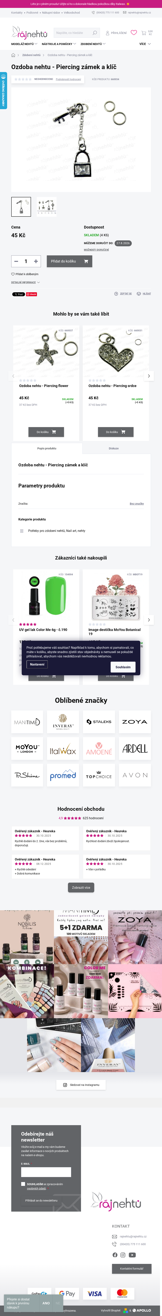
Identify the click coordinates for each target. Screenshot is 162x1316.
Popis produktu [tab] (46, 448)
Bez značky (137, 503)
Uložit (33, 294)
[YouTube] (132, 1254)
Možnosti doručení (96, 249)
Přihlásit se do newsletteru (41, 1200)
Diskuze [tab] (114, 448)
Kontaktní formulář (131, 1268)
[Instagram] (123, 1254)
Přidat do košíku (63, 261)
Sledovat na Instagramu (84, 1084)
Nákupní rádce (51, 12)
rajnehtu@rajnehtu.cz (133, 1236)
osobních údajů (36, 1188)
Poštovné (32, 12)
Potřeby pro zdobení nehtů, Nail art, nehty (56, 531)
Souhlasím (123, 667)
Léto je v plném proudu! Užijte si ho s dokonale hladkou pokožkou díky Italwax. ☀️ (80, 4)
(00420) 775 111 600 (133, 1244)
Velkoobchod (72, 12)
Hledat (95, 32)
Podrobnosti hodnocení (68, 79)
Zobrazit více (81, 888)
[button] (149, 376)
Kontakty (17, 12)
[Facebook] (115, 1254)
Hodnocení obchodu (81, 809)
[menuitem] (24, 44)
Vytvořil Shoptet (111, 1310)
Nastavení (37, 664)
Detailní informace (23, 282)
